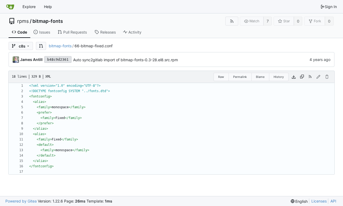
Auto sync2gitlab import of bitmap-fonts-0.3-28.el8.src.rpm (125, 59)
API (333, 201)
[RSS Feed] (231, 21)
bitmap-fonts (47, 21)
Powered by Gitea (21, 201)
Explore (29, 6)
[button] (41, 46)
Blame (260, 77)
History (279, 77)
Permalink (240, 77)
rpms (23, 21)
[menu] (299, 201)
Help (48, 6)
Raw (221, 77)
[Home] (10, 7)
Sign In (331, 6)
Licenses (319, 201)
